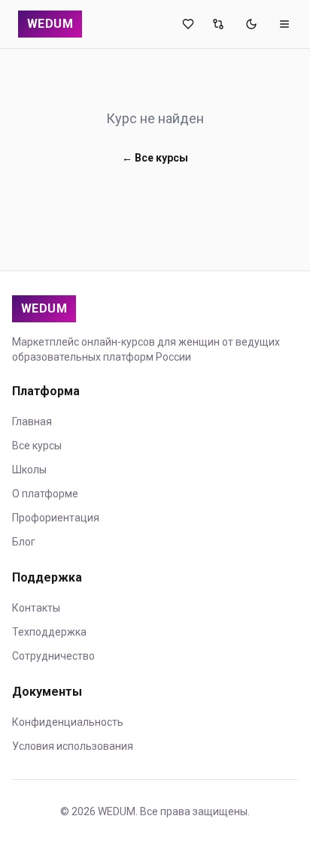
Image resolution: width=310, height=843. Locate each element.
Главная (32, 421)
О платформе (45, 494)
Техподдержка (49, 632)
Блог (23, 542)
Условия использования (72, 746)
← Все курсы (155, 158)
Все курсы (37, 446)
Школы (29, 470)
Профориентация (55, 518)
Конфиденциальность (67, 722)
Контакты (36, 608)
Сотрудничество (53, 656)
